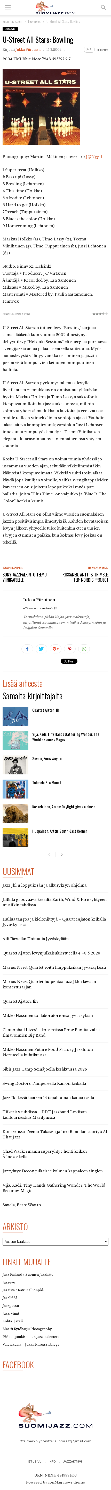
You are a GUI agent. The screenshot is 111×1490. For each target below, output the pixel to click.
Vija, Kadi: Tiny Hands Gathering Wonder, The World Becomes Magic (65, 736)
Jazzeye (9, 1282)
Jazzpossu (11, 1306)
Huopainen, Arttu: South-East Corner (59, 831)
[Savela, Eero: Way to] (15, 764)
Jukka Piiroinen (28, 50)
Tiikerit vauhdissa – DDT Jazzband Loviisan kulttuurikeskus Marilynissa (45, 1115)
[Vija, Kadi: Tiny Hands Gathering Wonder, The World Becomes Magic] (15, 740)
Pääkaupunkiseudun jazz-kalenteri (31, 1337)
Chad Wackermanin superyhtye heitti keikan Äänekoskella (45, 1154)
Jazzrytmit (11, 1313)
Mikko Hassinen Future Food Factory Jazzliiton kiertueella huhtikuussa (48, 1052)
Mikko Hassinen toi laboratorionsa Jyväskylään (48, 1015)
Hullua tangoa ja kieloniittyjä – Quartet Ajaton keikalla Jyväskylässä (54, 922)
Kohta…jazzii (13, 1321)
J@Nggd (94, 156)
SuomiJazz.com (12, 21)
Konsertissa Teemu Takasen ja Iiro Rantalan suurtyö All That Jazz (55, 1134)
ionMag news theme (66, 1482)
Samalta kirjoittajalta (33, 696)
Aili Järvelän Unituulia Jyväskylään (36, 939)
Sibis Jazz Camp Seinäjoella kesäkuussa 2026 (45, 1069)
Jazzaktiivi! (73, 1461)
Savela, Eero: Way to (47, 758)
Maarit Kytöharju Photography (27, 1329)
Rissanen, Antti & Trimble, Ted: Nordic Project (85, 577)
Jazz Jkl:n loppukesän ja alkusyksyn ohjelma (44, 885)
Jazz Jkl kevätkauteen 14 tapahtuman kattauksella (48, 1097)
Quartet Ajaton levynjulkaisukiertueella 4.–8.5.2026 (51, 953)
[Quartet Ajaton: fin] (15, 716)
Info (52, 1461)
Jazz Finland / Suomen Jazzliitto (28, 1275)
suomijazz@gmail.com (73, 1441)
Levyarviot (10, 29)
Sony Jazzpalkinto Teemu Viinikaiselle (25, 577)
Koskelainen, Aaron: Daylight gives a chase (63, 806)
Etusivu (35, 1461)
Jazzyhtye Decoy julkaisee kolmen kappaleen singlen (53, 1171)
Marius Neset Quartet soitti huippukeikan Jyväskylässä (54, 967)
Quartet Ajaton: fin (46, 710)
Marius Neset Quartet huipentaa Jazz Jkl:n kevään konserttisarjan (49, 984)
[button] (103, 7)
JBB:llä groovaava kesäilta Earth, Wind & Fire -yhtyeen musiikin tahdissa (55, 902)
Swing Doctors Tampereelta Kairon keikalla (44, 1083)
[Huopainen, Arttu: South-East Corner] (15, 837)
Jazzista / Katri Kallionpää (23, 1290)
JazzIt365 (10, 1298)
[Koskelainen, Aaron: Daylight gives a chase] (15, 813)
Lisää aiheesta (23, 684)
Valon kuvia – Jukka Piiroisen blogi (31, 1344)
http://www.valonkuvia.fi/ (40, 608)
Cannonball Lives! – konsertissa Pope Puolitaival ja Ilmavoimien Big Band (51, 1033)
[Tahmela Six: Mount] (15, 789)
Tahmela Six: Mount (46, 782)
